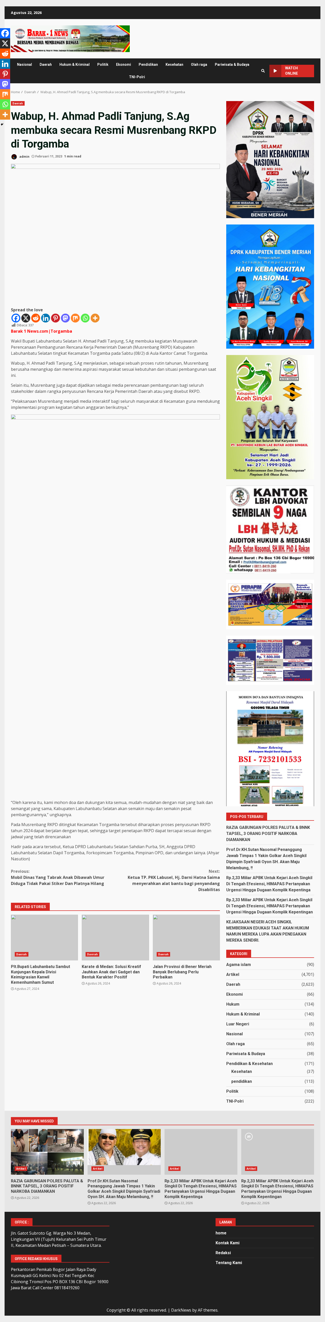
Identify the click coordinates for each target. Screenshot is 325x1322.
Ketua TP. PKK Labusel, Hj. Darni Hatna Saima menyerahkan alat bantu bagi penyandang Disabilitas (174, 880)
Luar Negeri (237, 1024)
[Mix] (75, 318)
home (221, 1233)
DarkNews (181, 1310)
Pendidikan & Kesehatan (249, 1063)
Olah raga (199, 64)
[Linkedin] (45, 318)
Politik (102, 64)
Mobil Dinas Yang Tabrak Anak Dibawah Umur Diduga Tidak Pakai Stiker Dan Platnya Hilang (57, 877)
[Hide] (2, 124)
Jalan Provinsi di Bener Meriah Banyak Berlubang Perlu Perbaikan (186, 937)
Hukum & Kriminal (74, 64)
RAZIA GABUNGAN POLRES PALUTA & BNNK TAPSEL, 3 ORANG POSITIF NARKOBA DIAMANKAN (268, 833)
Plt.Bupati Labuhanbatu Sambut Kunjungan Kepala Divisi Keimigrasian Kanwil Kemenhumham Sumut (44, 937)
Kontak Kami (227, 1242)
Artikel (232, 974)
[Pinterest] (55, 318)
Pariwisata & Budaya (232, 64)
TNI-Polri (137, 77)
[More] (95, 318)
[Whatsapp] (85, 318)
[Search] (263, 71)
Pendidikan (148, 64)
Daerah (46, 64)
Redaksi (223, 1252)
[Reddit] (35, 318)
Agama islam (238, 964)
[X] (25, 318)
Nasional (24, 64)
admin (24, 156)
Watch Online (291, 70)
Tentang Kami (229, 1262)
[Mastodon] (65, 318)
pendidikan (241, 1081)
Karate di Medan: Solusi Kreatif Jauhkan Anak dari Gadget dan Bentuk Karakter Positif (115, 937)
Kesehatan (174, 64)
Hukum (232, 1004)
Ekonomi (123, 64)
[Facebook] (15, 318)
